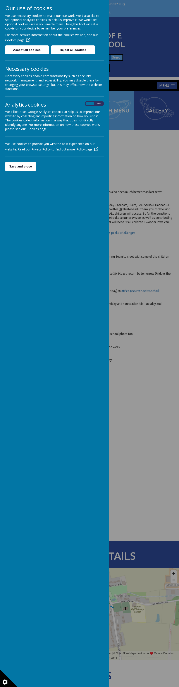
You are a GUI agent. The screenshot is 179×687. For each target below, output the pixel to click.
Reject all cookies (73, 50)
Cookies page (14, 40)
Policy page (84, 149)
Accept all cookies (27, 50)
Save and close (20, 166)
